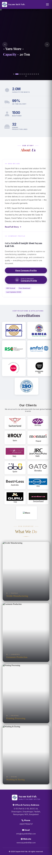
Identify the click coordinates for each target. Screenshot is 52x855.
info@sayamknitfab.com (26, 834)
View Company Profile (26, 270)
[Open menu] (47, 4)
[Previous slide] (5, 44)
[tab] (13, 74)
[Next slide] (47, 44)
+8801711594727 (26, 824)
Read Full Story (12, 227)
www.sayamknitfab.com (26, 843)
